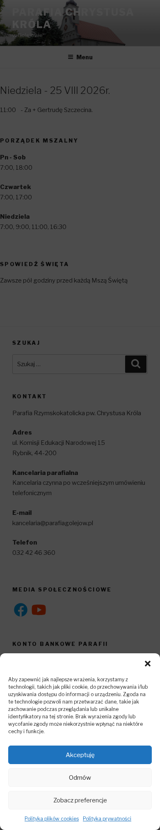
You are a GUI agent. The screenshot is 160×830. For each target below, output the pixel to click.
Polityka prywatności (107, 819)
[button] (148, 663)
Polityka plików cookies (52, 819)
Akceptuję (80, 755)
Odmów (80, 777)
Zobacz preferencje (80, 800)
